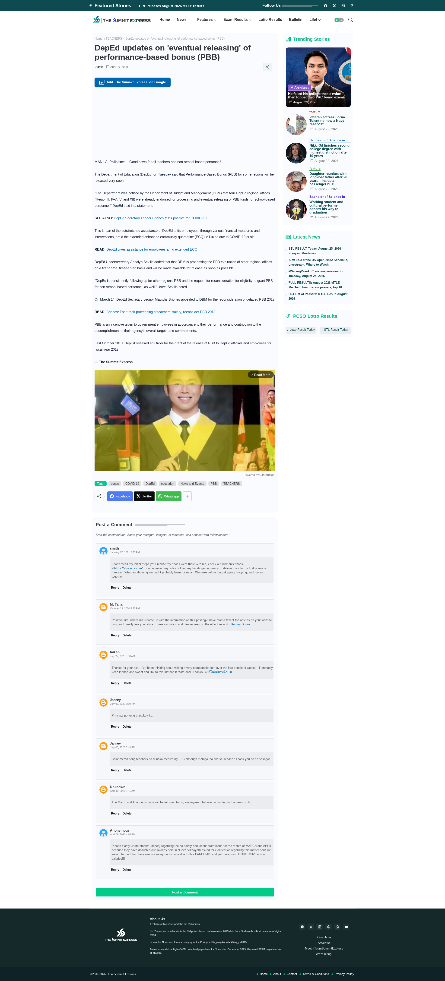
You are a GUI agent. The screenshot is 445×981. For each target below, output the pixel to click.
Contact (292, 974)
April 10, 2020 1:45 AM (122, 790)
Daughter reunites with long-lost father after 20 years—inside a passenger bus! (328, 179)
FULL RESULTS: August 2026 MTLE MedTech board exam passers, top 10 (315, 285)
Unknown (117, 787)
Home (164, 20)
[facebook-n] (325, 5)
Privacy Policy (344, 974)
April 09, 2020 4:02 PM (122, 834)
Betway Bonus (240, 624)
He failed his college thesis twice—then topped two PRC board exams (316, 95)
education (167, 483)
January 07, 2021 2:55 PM (125, 552)
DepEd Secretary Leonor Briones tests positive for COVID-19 (160, 218)
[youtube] (346, 927)
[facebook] (302, 927)
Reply (115, 869)
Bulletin (295, 20)
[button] (339, 20)
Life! (313, 20)
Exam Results (235, 20)
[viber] (337, 927)
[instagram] (343, 5)
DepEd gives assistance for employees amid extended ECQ (151, 249)
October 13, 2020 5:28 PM (125, 608)
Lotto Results (270, 20)
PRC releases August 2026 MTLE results (171, 6)
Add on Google (133, 82)
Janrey (115, 743)
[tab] (164, 19)
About (277, 974)
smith (114, 548)
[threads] (352, 5)
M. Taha (116, 604)
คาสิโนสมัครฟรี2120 (218, 672)
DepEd (150, 483)
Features (205, 20)
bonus (115, 483)
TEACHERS (114, 38)
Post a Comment (185, 892)
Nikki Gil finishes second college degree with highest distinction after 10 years (329, 150)
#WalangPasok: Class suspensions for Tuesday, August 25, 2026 (316, 274)
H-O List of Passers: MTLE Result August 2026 (318, 296)
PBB (214, 483)
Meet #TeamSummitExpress (324, 948)
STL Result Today (336, 329)
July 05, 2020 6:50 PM (122, 703)
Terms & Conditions (316, 974)
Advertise (324, 943)
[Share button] (187, 496)
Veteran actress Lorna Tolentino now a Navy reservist (327, 120)
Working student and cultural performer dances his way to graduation (326, 207)
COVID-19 (132, 483)
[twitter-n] (334, 5)
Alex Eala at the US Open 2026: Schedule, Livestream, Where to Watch (318, 262)
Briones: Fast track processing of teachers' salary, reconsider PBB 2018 (160, 312)
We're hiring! (324, 954)
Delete (127, 869)
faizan (115, 652)
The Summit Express (122, 974)
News (182, 20)
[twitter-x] (311, 927)
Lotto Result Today (302, 329)
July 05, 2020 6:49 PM (122, 747)
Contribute (324, 937)
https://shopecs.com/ (128, 568)
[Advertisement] (185, 121)
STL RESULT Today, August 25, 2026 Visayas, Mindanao (315, 251)
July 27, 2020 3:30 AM (122, 656)
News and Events (192, 483)
